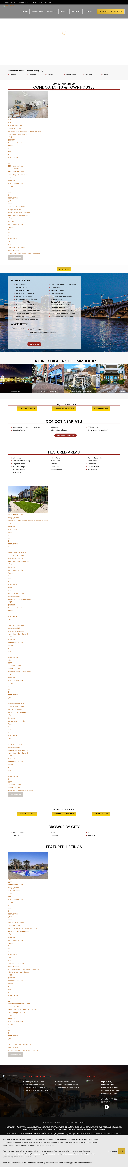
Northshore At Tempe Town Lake (112, 391)
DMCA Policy (61, 1123)
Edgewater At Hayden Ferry (80, 391)
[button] (2, 377)
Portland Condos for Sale (35, 1085)
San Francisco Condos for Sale (37, 1090)
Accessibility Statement (76, 1123)
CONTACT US (105, 1102)
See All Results (15, 257)
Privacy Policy (49, 1123)
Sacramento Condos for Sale (68, 1087)
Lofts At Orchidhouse (48, 391)
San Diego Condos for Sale (35, 1087)
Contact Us (112, 1151)
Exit (121, 1151)
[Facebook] (106, 1107)
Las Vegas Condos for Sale (36, 1082)
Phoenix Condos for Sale (67, 1082)
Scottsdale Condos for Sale (68, 1085)
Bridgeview (15, 391)
